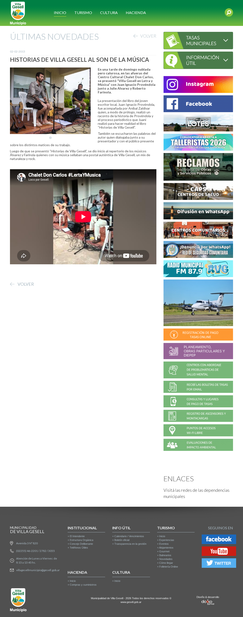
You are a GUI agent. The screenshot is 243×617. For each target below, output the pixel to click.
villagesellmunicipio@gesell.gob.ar (38, 570)
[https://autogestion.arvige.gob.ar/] (198, 335)
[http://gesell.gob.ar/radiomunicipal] (198, 269)
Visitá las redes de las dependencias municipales (196, 493)
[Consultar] (198, 40)
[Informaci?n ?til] (198, 59)
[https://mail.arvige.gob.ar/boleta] (198, 388)
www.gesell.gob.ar (131, 602)
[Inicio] (18, 13)
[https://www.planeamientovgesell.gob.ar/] (198, 352)
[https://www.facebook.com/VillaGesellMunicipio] (198, 104)
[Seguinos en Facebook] (219, 540)
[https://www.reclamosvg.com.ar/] (198, 168)
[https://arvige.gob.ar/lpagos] (198, 402)
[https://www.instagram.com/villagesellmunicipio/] (198, 85)
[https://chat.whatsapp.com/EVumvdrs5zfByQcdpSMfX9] (198, 211)
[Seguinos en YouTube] (219, 552)
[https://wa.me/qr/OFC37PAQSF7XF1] (198, 250)
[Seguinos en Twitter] (219, 564)
